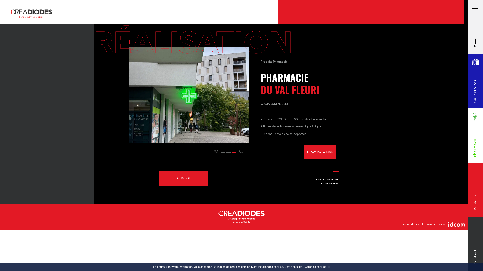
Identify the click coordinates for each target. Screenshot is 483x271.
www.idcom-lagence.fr (436, 224)
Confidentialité (293, 266)
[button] (223, 151)
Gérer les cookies (315, 266)
